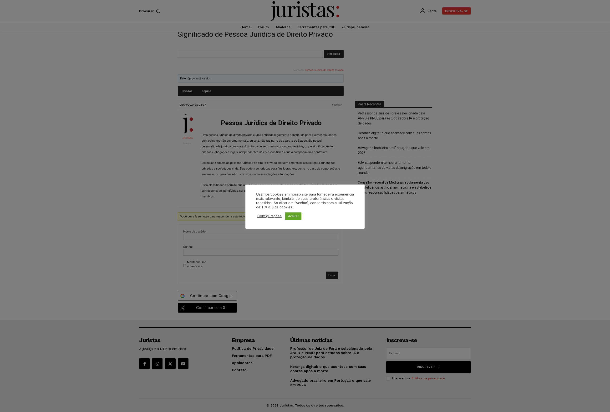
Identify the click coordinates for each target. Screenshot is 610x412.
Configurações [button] (269, 216)
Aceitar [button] (293, 216)
